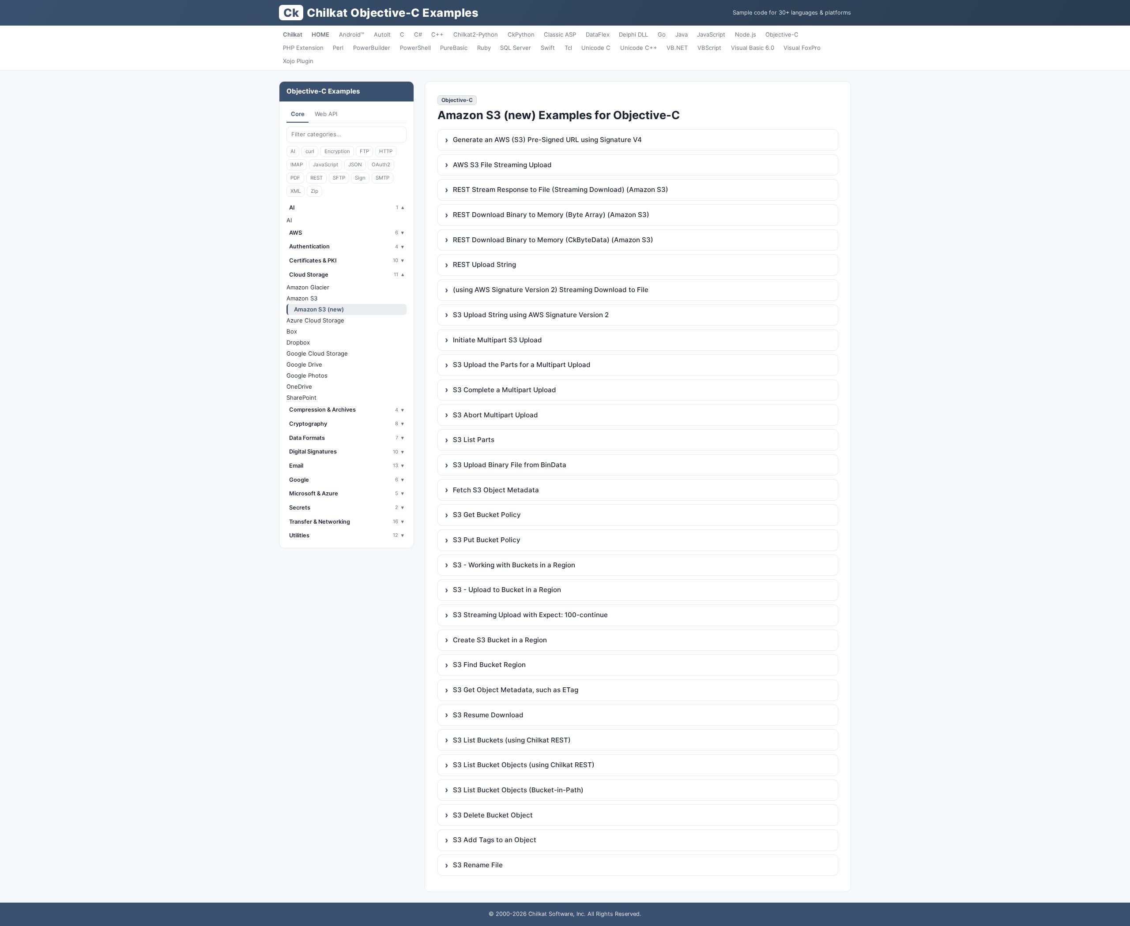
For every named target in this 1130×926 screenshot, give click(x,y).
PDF (295, 178)
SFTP (339, 178)
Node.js (745, 34)
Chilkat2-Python (475, 34)
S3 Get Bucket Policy (487, 514)
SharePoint (301, 397)
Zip (314, 191)
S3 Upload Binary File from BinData (509, 465)
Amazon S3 (301, 298)
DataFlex (598, 34)
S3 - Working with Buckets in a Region (514, 565)
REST (316, 178)
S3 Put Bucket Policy (486, 540)
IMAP (296, 164)
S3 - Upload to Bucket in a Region (507, 589)
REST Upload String (484, 264)
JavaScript (711, 34)
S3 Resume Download (488, 715)
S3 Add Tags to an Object (494, 840)
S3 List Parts (473, 439)
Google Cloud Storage (317, 353)
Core (298, 113)
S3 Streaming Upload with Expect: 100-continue (530, 615)
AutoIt (382, 34)
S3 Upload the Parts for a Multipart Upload (522, 364)
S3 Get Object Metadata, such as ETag (515, 690)
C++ (437, 34)
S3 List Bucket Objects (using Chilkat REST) (524, 765)
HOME (320, 34)
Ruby (484, 47)
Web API (326, 113)
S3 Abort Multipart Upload (495, 415)
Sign (360, 178)
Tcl (568, 47)
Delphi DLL (633, 34)
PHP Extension (303, 47)
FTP (364, 151)
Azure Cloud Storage (315, 320)
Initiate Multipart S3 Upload (497, 340)
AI (292, 151)
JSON (355, 164)
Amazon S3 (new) (319, 309)
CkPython (521, 34)
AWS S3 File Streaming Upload (502, 165)
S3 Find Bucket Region (489, 664)
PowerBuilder (371, 47)
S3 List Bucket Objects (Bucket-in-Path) (518, 790)
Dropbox (298, 342)
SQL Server (515, 47)
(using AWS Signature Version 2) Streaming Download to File (550, 289)
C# (418, 34)
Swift (548, 47)
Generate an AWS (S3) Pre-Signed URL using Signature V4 (547, 139)
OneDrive (299, 386)
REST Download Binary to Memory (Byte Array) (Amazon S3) (551, 214)
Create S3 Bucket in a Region (500, 640)
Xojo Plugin (298, 60)
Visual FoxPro (802, 47)
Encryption (337, 151)
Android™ (351, 34)
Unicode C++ (638, 47)
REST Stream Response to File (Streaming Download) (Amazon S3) (560, 189)
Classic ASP (560, 34)
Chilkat (292, 34)
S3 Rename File (478, 865)
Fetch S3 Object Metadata (496, 490)
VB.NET (677, 47)
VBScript (709, 47)
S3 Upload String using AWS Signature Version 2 (531, 315)
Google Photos (307, 375)
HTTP (385, 151)
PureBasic (453, 47)
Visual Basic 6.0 (752, 47)
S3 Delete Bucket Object (493, 815)
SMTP (382, 178)
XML (295, 191)
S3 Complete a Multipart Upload (504, 390)
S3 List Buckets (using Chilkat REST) (512, 740)
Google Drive (304, 364)
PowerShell (415, 47)
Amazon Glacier (307, 287)
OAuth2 (381, 164)
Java (681, 34)
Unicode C (595, 47)
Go (662, 34)
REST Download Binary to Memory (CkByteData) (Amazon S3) (553, 240)
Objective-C (782, 34)
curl (309, 151)
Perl (338, 47)
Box (291, 331)
